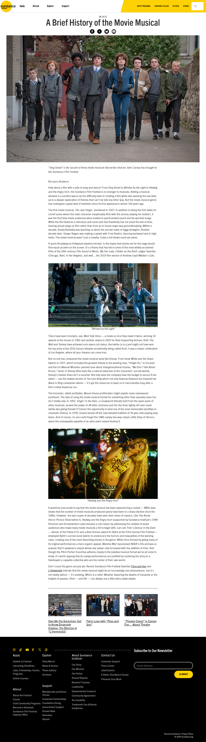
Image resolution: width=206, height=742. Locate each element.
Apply (16, 655)
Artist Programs (143, 6)
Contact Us (108, 655)
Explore (46, 655)
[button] (114, 31)
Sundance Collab (161, 6)
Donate (186, 6)
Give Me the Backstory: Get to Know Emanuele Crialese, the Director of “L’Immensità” (64, 626)
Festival (176, 6)
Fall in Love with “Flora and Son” (102, 623)
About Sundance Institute (82, 656)
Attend (17, 689)
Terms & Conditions (172, 733)
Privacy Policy (187, 733)
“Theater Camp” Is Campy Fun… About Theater (140, 623)
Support (47, 685)
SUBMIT (183, 674)
